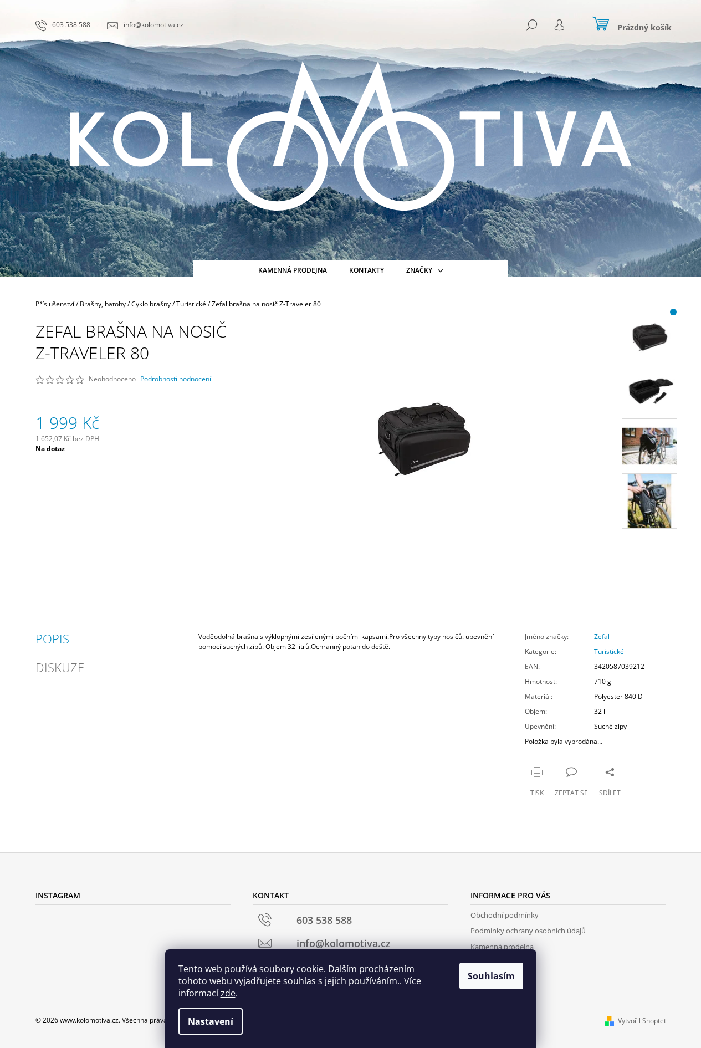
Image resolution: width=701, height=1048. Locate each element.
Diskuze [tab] (59, 667)
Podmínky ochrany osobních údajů (528, 930)
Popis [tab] (52, 638)
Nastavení (210, 1021)
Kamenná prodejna (502, 947)
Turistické (609, 651)
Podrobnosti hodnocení (175, 379)
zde (228, 993)
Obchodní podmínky (504, 915)
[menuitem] (292, 270)
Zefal (602, 636)
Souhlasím (491, 976)
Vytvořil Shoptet (642, 1020)
